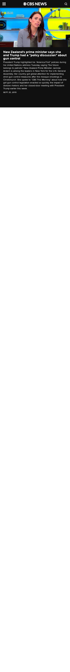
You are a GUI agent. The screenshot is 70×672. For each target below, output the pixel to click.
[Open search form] (65, 3)
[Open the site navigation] (13, 3)
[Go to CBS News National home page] (35, 4)
